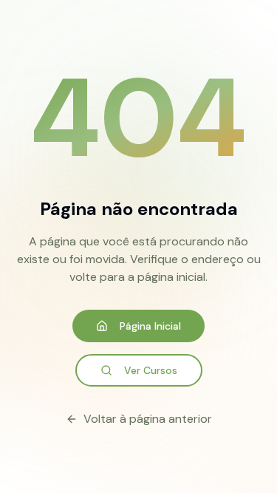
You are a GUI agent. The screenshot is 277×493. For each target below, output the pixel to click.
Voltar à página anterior (147, 418)
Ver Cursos (150, 370)
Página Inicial (150, 326)
